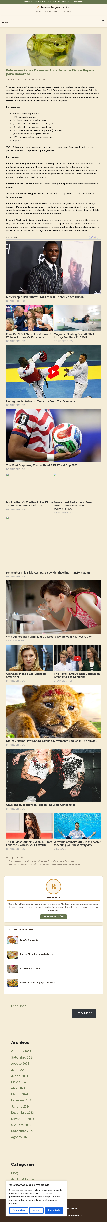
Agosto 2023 (20, 1137)
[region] (36, 1198)
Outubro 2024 (21, 1051)
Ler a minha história (53, 917)
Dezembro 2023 (22, 1112)
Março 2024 (19, 1094)
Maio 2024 (18, 1082)
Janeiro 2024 (20, 1106)
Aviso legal (79, 2)
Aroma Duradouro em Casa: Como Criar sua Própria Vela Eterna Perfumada (41, 861)
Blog (14, 1173)
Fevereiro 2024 (22, 1100)
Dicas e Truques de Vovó (55, 7)
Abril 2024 (18, 1088)
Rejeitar (36, 1210)
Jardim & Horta (22, 1179)
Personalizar (19, 1210)
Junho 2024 (19, 1076)
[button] (103, 22)
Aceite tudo (54, 1210)
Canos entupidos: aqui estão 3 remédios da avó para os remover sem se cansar (45, 864)
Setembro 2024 (22, 1057)
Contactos (40, 2)
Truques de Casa (16, 858)
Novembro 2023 (22, 1118)
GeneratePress (74, 1215)
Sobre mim (27, 2)
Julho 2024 (19, 1070)
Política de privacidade (59, 2)
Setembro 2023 (22, 1131)
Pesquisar (18, 1006)
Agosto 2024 (20, 1063)
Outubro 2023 (21, 1125)
